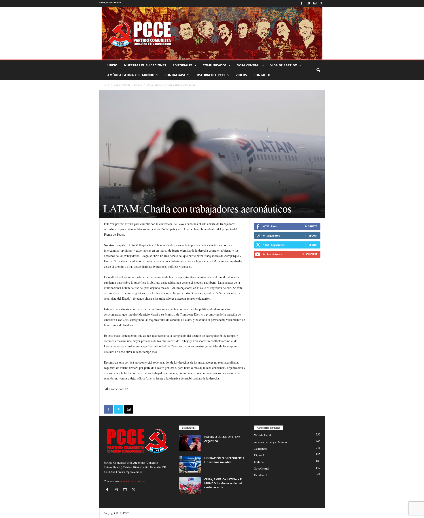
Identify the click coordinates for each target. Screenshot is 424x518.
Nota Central (248, 65)
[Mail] (315, 3)
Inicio (112, 65)
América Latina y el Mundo (130, 75)
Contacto (262, 75)
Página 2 (259, 455)
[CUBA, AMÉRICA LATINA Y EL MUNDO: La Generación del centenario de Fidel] (190, 485)
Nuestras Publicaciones (145, 65)
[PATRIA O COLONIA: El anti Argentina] (190, 443)
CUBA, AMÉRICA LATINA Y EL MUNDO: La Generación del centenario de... (223, 483)
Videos (241, 75)
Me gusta (311, 226)
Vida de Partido (283, 65)
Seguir (313, 235)
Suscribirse (309, 254)
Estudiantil (260, 475)
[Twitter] (321, 3)
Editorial (259, 462)
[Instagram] (308, 3)
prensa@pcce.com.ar (132, 481)
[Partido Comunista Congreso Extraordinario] (212, 33)
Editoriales (183, 65)
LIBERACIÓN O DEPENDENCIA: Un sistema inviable (224, 460)
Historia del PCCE (210, 75)
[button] (318, 70)
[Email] (128, 409)
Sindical (138, 84)
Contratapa (175, 75)
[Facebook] (301, 3)
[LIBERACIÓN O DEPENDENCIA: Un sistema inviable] (190, 464)
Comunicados (215, 65)
